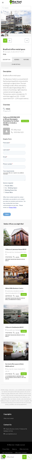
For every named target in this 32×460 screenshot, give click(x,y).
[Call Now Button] (4, 456)
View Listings (25, 121)
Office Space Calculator (21, 452)
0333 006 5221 (19, 132)
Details (24, 255)
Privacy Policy (5, 449)
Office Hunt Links (24, 449)
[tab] (5, 40)
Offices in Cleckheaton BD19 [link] (14, 327)
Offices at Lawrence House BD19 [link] (15, 249)
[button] (27, 40)
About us (14, 449)
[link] (16, 236)
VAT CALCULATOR (7, 452)
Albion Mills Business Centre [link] (14, 288)
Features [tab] (26, 59)
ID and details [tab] (16, 64)
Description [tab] (6, 59)
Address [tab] (16, 59)
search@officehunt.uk (11, 434)
